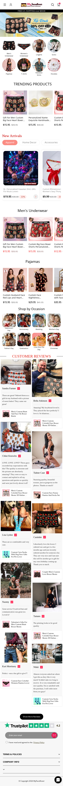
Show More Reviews (31, 716)
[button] (4, 4)
